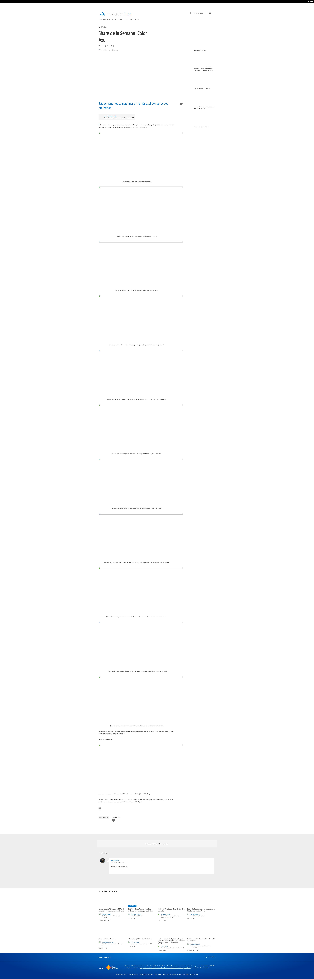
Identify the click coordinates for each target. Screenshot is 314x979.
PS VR (109, 19)
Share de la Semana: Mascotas (107, 939)
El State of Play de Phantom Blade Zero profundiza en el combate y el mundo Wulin (140, 910)
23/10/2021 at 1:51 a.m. (117, 862)
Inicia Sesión (198, 13)
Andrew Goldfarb (195, 944)
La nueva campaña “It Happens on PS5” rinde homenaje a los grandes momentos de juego (111, 910)
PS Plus (114, 19)
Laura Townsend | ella (110, 116)
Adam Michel (164, 946)
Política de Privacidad (146, 974)
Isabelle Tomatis (106, 914)
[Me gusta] (109, 920)
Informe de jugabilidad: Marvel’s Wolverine (140, 939)
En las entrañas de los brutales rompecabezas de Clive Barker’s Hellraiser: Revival (201, 910)
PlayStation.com (121, 974)
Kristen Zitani (135, 942)
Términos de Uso (133, 974)
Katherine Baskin (165, 914)
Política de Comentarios (162, 974)
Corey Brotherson (196, 914)
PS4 (104, 19)
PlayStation (118, 14)
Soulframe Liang (135, 914)
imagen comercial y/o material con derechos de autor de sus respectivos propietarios (165, 968)
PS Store (120, 19)
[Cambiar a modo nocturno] (191, 13)
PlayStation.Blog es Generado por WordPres (185, 974)
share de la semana (103, 817)
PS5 (101, 19)
